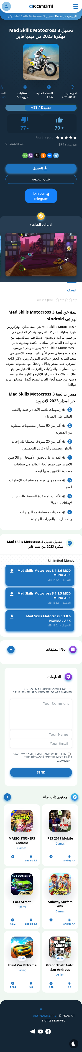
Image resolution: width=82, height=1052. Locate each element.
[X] (37, 155)
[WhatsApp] (25, 155)
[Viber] (30, 155)
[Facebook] (48, 1032)
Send (41, 772)
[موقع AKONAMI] (41, 6)
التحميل (38, 168)
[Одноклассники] (43, 155)
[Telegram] (56, 155)
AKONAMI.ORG (44, 1016)
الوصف (72, 290)
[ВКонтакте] (49, 155)
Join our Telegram (41, 196)
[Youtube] (41, 1032)
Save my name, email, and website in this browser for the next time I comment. (42, 757)
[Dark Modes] (73, 1043)
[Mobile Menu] (75, 6)
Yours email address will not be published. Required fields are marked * (42, 691)
